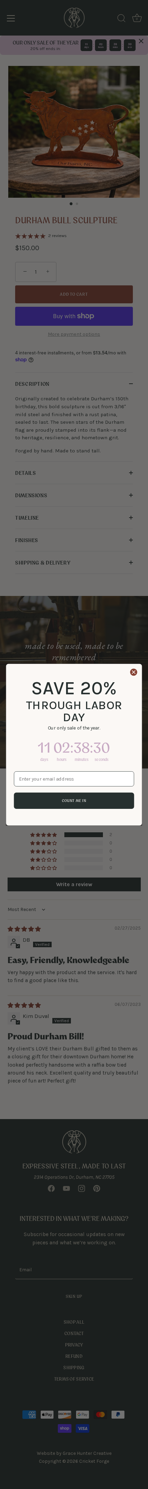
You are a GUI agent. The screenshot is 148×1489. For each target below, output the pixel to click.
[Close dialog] (133, 672)
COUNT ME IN (74, 800)
